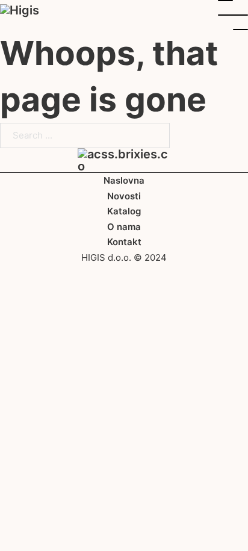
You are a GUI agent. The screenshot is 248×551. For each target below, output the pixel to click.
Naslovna (124, 180)
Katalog (124, 211)
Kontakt (124, 241)
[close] (233, 15)
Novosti (124, 196)
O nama (124, 226)
